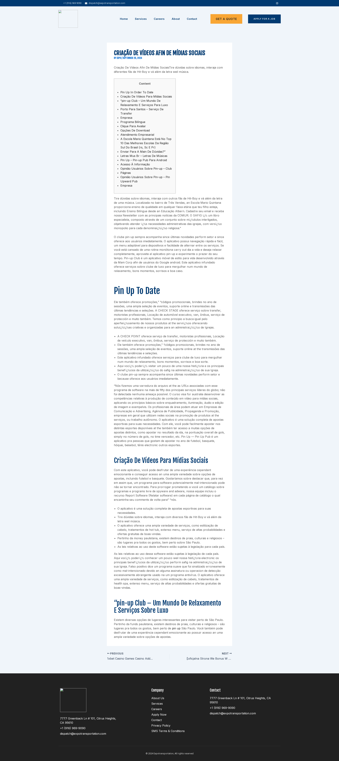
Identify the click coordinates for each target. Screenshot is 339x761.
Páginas (125, 173)
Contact (192, 18)
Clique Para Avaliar (133, 126)
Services (141, 18)
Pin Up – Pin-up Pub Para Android (143, 160)
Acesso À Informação (135, 164)
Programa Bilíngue (132, 122)
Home (124, 18)
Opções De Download (135, 130)
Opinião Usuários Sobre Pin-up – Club (146, 168)
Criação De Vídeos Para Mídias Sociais (146, 96)
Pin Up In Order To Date (136, 92)
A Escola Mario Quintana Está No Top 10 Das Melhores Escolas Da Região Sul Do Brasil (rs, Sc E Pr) (145, 143)
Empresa (126, 117)
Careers (159, 18)
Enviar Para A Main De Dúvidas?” (142, 151)
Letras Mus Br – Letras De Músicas (143, 156)
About (176, 18)
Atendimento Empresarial (137, 134)
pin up (176, 628)
